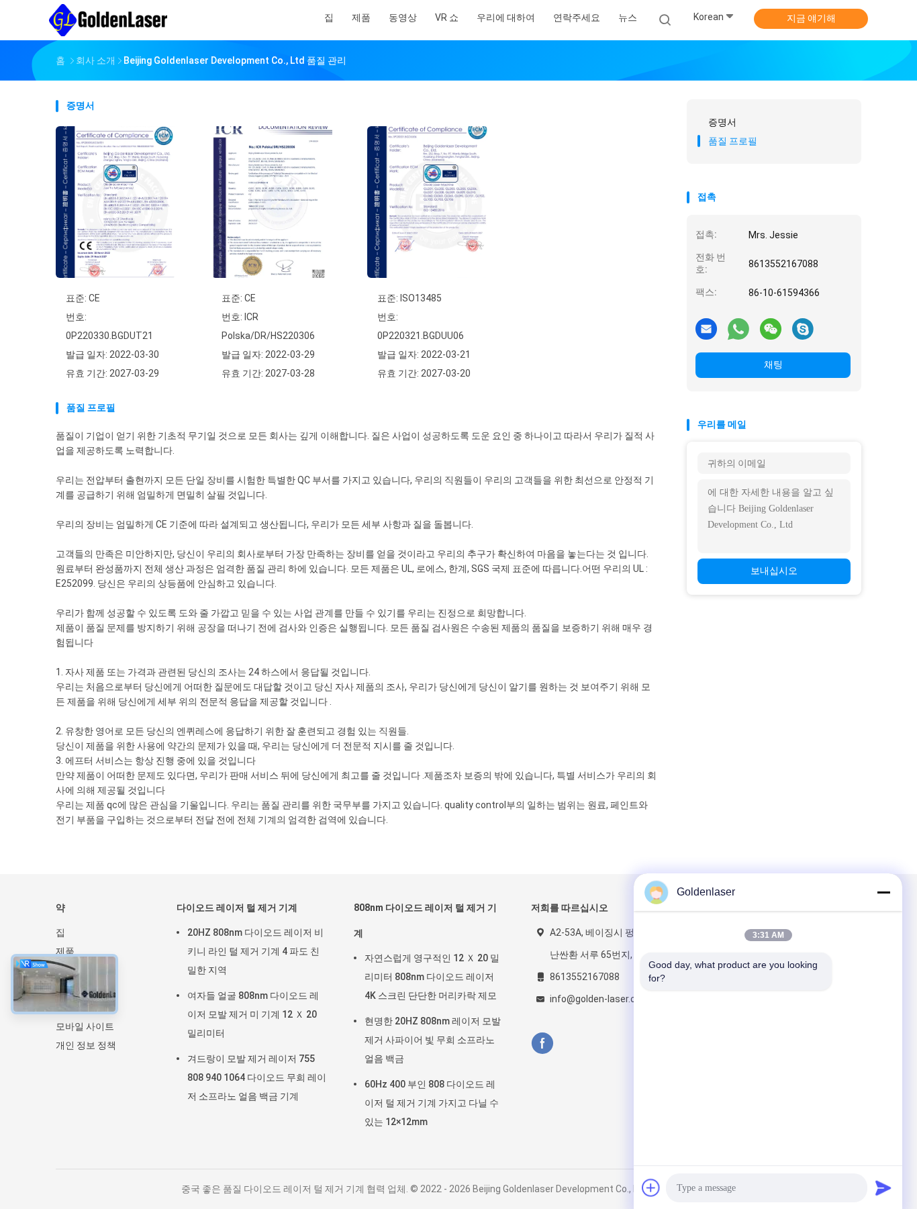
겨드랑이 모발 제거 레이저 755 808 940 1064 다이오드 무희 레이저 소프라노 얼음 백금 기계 (256, 1077)
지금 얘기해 (811, 18)
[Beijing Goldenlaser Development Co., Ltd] (108, 20)
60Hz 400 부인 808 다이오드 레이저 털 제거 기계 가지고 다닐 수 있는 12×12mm (432, 1103)
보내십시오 (774, 570)
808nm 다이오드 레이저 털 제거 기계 (425, 920)
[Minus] (883, 892)
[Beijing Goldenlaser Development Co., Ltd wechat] (770, 328)
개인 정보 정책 (86, 1045)
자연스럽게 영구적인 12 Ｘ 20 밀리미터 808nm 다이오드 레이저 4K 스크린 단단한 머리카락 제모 (432, 977)
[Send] (883, 1187)
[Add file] (651, 1187)
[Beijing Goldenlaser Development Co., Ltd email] (706, 328)
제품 (65, 951)
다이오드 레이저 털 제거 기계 (237, 907)
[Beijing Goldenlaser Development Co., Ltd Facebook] (542, 1043)
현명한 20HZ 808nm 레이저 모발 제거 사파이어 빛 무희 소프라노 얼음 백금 (433, 1040)
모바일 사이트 (85, 1026)
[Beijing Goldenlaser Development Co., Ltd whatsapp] (738, 328)
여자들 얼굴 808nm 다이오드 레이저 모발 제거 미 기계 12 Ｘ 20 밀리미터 (253, 1014)
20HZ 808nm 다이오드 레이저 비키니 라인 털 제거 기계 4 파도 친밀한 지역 (255, 951)
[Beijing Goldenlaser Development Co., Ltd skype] (803, 328)
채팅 (773, 364)
